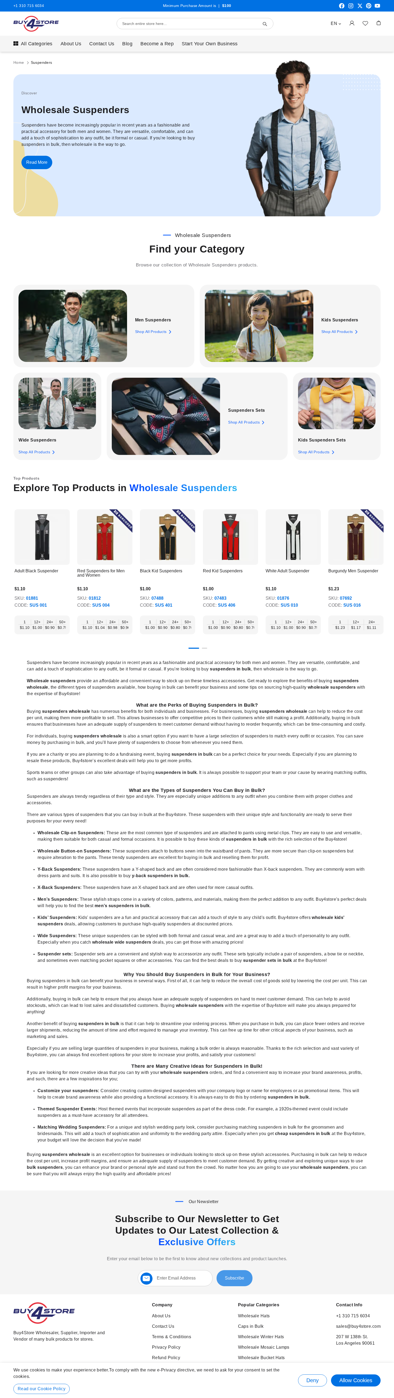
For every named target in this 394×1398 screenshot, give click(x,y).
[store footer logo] (44, 1322)
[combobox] (195, 23)
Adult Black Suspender (36, 571)
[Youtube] (377, 8)
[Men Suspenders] (72, 326)
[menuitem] (33, 44)
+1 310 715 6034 (28, 5)
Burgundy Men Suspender (353, 571)
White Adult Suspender (287, 571)
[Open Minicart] (379, 22)
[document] (197, 1380)
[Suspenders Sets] (166, 416)
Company (162, 1305)
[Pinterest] (368, 8)
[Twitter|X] (360, 8)
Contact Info (349, 1305)
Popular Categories (259, 1305)
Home (19, 62)
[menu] (197, 44)
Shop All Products (151, 331)
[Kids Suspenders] (259, 326)
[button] (336, 23)
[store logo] (36, 24)
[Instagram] (351, 8)
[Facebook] (342, 8)
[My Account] (352, 22)
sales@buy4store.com (358, 1326)
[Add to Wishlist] (365, 23)
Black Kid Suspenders (161, 571)
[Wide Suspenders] (57, 403)
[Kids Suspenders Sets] (337, 403)
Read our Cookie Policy (41, 1388)
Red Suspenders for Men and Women (101, 573)
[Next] (380, 541)
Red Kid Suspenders (223, 571)
